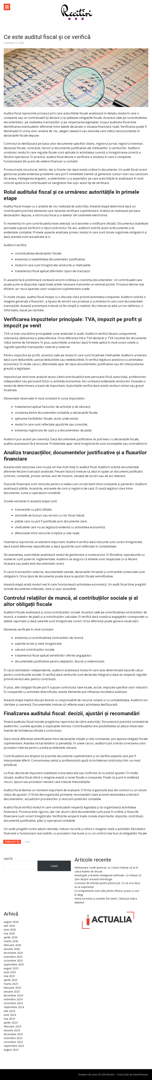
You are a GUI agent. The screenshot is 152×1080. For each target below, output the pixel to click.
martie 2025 (11, 984)
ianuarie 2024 (12, 1030)
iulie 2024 (9, 1011)
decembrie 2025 (13, 953)
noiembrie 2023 (13, 1038)
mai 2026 (9, 933)
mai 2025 (9, 976)
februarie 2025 (12, 987)
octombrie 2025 (13, 960)
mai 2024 (9, 1018)
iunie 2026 (10, 929)
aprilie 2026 (10, 937)
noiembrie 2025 (13, 956)
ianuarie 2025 (12, 991)
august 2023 (11, 1049)
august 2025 (11, 968)
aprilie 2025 (10, 980)
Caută (8, 858)
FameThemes (140, 1074)
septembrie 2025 (14, 964)
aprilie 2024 (10, 1022)
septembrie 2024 (14, 1007)
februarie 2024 (12, 1026)
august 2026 (11, 922)
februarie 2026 (12, 945)
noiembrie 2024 (13, 999)
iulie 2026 (9, 925)
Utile (27, 841)
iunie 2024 (10, 1015)
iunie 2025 (10, 972)
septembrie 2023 (14, 1046)
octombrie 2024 (13, 1003)
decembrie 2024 (13, 995)
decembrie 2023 (13, 1034)
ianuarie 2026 (12, 949)
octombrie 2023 (13, 1042)
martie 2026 (11, 941)
